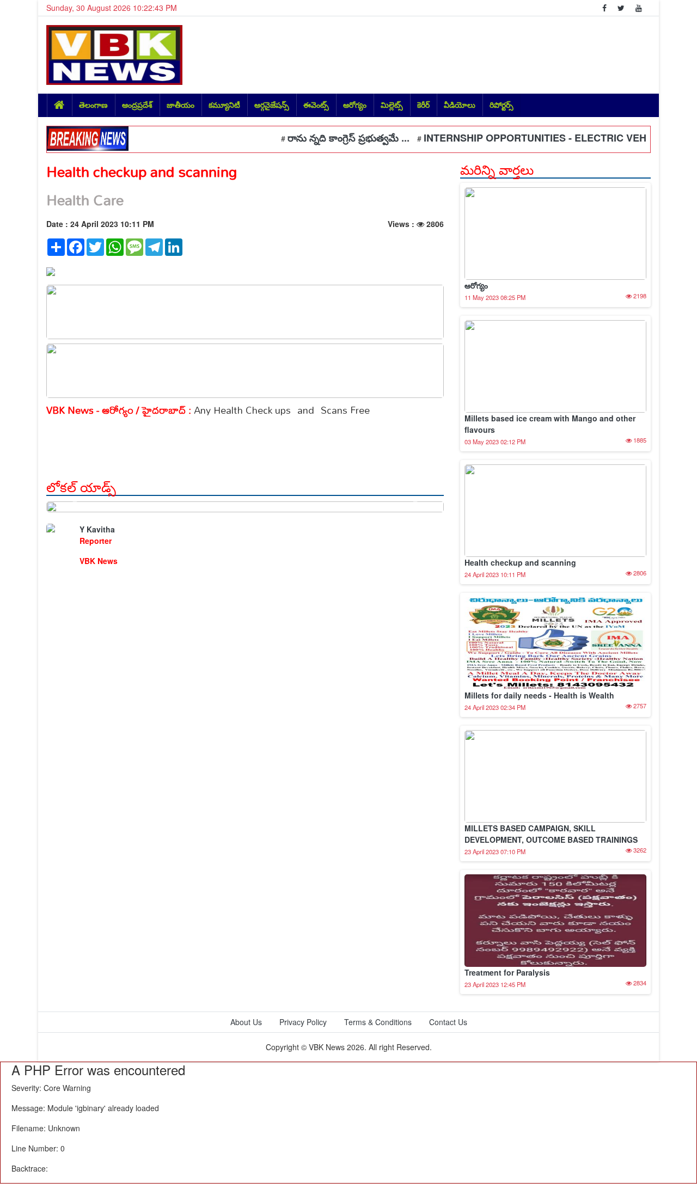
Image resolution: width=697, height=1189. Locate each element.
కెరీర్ (423, 104)
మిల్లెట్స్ (392, 104)
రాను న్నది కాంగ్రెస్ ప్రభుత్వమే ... (333, 138)
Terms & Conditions (378, 1021)
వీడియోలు (459, 104)
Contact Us (448, 1021)
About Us (246, 1021)
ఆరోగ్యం (354, 104)
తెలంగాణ (93, 104)
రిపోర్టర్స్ (501, 104)
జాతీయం (180, 104)
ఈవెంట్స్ (316, 104)
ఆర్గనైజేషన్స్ (271, 104)
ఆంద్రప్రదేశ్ (137, 104)
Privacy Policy (303, 1021)
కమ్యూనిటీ (224, 104)
